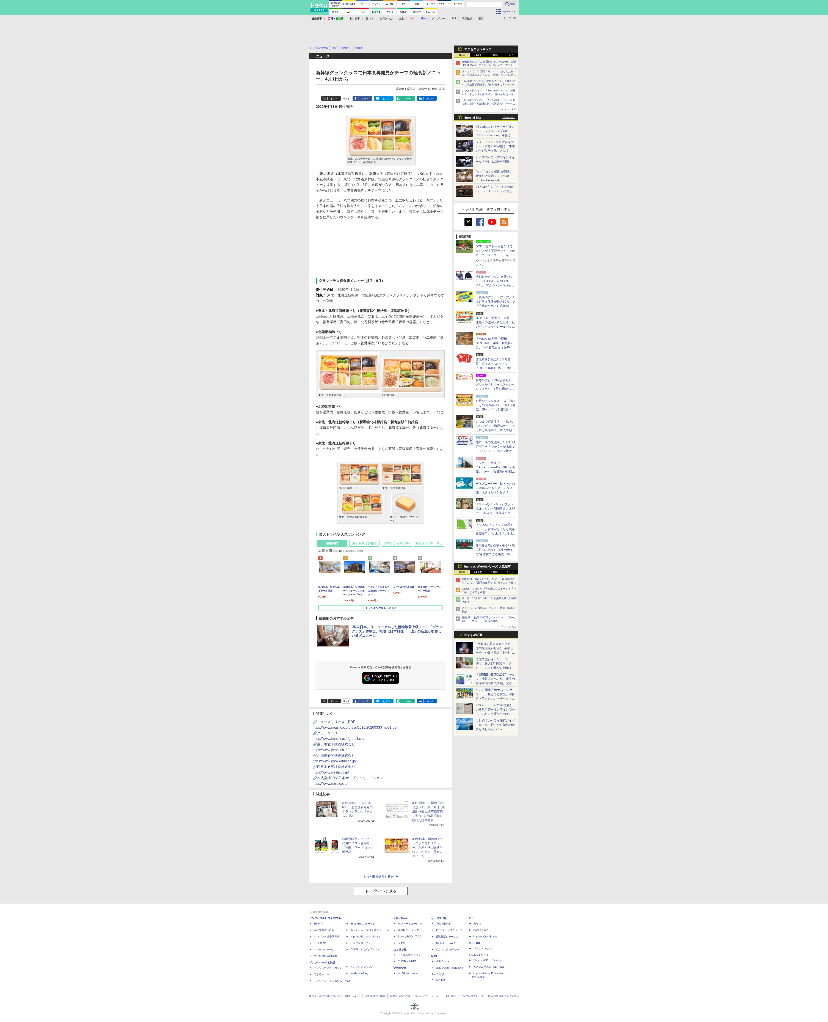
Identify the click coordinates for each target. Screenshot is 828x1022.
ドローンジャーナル (325, 949)
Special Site (472, 117)
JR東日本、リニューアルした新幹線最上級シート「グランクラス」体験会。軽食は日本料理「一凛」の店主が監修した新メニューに (397, 631)
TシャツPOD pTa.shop (487, 960)
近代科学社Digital (408, 973)
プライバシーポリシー (428, 996)
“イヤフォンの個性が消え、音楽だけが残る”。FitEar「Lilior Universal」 (494, 176)
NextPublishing (359, 973)
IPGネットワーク (479, 954)
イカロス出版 (439, 918)
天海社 (477, 923)
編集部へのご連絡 (400, 996)
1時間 (462, 55)
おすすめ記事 (473, 635)
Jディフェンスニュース (449, 930)
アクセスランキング (477, 49)
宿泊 (480, 18)
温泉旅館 (332, 543)
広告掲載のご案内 (375, 996)
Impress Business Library (365, 936)
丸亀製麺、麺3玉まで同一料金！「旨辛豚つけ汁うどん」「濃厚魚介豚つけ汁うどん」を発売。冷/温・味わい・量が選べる (488, 582)
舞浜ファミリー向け (429, 543)
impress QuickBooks (485, 936)
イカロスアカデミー (447, 949)
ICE (471, 918)
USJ (453, 18)
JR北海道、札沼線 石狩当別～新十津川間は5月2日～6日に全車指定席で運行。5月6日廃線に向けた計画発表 (428, 811)
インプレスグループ (472, 996)
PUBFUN (474, 943)
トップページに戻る (380, 891)
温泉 (401, 18)
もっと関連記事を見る (378, 876)
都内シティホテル (397, 543)
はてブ (386, 98)
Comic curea (480, 930)
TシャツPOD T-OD (409, 936)
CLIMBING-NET (407, 961)
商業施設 (467, 18)
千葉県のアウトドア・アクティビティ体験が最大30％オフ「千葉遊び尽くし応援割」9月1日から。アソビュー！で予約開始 (495, 306)
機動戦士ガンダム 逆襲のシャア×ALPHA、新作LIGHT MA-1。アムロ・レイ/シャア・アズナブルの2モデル (489, 65)
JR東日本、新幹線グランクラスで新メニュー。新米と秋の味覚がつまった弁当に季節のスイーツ (427, 847)
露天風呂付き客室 (364, 543)
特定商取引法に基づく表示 (503, 996)
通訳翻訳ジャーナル (447, 936)
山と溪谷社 (400, 949)
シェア (365, 98)
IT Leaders (320, 943)
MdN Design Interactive (449, 967)
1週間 (494, 55)
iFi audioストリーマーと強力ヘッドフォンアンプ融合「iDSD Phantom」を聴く (495, 131)
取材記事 (355, 18)
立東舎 (402, 943)
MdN (434, 956)
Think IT (318, 923)
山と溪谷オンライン (409, 954)
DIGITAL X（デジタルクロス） (368, 949)
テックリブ (437, 974)
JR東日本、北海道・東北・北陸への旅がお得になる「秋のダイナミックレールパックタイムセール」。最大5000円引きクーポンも (495, 326)
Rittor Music (401, 918)
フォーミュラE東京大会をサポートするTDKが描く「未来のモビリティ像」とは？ (495, 146)
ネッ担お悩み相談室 (325, 956)
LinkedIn (429, 98)
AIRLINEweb (443, 923)
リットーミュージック (411, 923)
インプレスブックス (362, 966)
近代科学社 (400, 967)
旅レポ (370, 18)
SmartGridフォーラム (362, 923)
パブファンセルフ (483, 948)
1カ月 (510, 55)
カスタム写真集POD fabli (489, 966)
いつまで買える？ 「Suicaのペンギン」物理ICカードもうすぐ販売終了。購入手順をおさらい (489, 94)
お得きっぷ (386, 18)
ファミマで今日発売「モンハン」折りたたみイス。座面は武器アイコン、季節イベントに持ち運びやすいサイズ (489, 75)
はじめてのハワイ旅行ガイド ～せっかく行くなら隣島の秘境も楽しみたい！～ (495, 725)
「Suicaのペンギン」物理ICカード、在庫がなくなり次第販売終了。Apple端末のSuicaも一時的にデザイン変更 (489, 84)
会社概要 (450, 996)
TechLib (440, 979)
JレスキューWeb (445, 943)
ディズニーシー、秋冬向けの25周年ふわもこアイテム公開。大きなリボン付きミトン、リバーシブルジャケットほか (495, 492)
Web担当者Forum (324, 930)
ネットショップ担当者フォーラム (369, 930)
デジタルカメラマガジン (328, 967)
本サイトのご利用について (324, 996)
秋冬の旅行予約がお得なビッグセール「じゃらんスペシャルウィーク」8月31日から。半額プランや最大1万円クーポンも (495, 388)
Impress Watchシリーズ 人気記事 (487, 566)
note (408, 98)
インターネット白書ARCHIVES (332, 980)
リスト (346, 98)
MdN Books (442, 961)
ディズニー (438, 18)
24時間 (478, 55)
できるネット (321, 974)
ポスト (333, 98)
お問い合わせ (352, 996)
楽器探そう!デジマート (411, 930)
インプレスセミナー (362, 943)
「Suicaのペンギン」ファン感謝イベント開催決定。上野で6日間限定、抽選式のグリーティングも (488, 104)
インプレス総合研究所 (327, 936)
